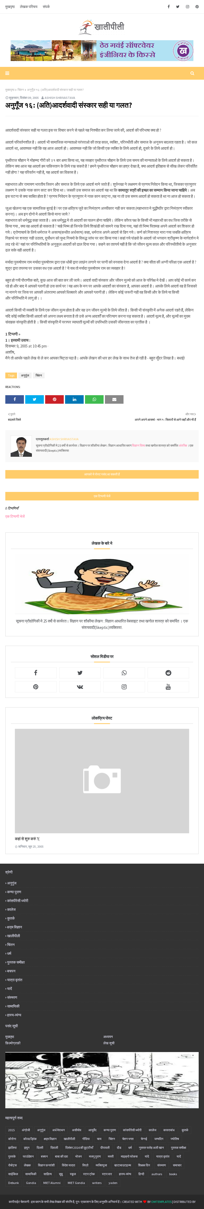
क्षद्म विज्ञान (14, 927)
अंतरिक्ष (183, 445)
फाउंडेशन (28, 1156)
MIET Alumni (52, 1183)
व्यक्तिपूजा (101, 1165)
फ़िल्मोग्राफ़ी (12, 1043)
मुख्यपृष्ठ (9, 90)
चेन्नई (144, 1139)
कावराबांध (169, 1130)
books (173, 1174)
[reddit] (168, 672)
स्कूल (73, 1174)
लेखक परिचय (28, 6)
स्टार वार (107, 1174)
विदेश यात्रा (68, 1165)
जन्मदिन (158, 1139)
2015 (11, 1130)
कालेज (11, 909)
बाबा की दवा (61, 1156)
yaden (113, 1183)
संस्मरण (12, 997)
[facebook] (169, 6)
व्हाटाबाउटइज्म (122, 1165)
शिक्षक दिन (144, 1165)
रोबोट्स (12, 1165)
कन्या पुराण (14, 891)
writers (96, 1183)
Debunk (13, 1183)
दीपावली (105, 1148)
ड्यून (26, 1148)
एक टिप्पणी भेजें (15, 516)
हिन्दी (141, 1174)
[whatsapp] (124, 672)
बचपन (11, 971)
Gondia (31, 1183)
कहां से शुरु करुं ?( (27, 838)
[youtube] (168, 686)
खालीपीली (13, 935)
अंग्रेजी (26, 1130)
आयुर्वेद (92, 1130)
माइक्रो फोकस (129, 1156)
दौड (119, 1148)
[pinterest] (196, 6)
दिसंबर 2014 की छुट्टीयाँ (79, 1148)
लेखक (27, 1165)
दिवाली (54, 1148)
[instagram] (187, 6)
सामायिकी (13, 1006)
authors (156, 1174)
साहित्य (48, 1174)
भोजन (78, 1156)
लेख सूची (108, 1043)
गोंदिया (86, 1139)
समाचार (177, 1165)
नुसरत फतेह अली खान (151, 1148)
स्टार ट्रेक (89, 1174)
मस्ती (111, 1156)
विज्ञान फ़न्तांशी (46, 1165)
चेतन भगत (128, 1139)
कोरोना (12, 1139)
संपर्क (46, 6)
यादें (9, 988)
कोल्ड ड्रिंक (30, 1139)
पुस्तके (12, 1156)
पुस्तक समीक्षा (16, 962)
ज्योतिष (175, 1139)
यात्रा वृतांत (14, 979)
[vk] (80, 686)
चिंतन (21, 90)
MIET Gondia (76, 1183)
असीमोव (76, 1130)
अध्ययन (108, 1036)
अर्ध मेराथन (58, 1130)
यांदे (147, 1156)
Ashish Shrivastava (60, 98)
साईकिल (13, 1174)
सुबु (61, 1174)
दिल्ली (40, 1148)
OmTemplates (161, 1202)
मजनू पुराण (95, 1156)
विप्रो (85, 1165)
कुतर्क (11, 918)
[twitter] (177, 6)
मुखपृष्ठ (10, 6)
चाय (99, 1139)
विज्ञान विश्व (139, 445)
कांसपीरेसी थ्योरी (17, 900)
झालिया (12, 1148)
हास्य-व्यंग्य (14, 1015)
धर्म (9, 953)
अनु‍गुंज (25, 375)
